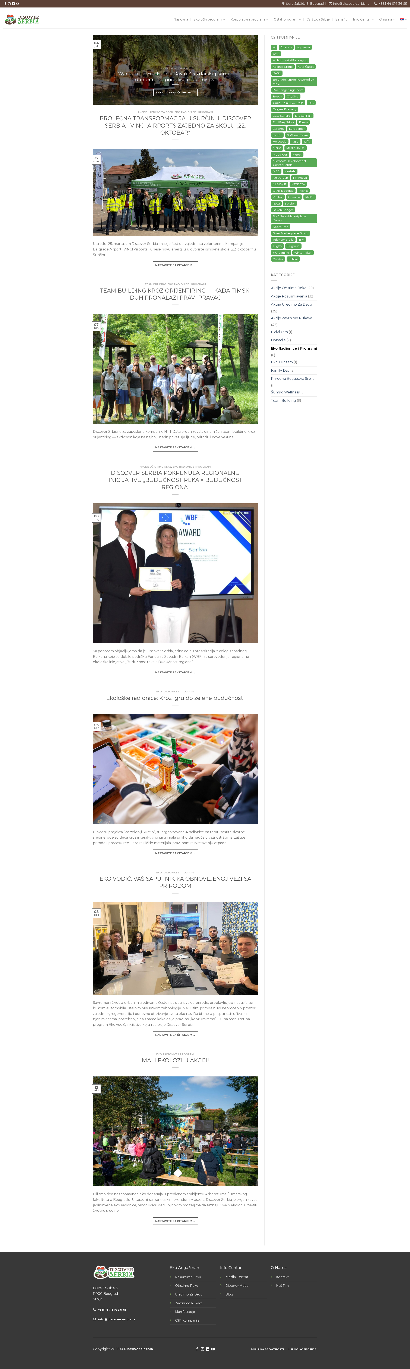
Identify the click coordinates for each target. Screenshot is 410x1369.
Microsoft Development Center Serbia (289, 162)
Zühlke (293, 259)
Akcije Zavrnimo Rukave (291, 318)
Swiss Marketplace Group (290, 233)
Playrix (303, 190)
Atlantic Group (283, 66)
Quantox (294, 197)
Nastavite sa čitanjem (175, 92)
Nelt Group (280, 177)
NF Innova (300, 177)
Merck (297, 154)
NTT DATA (298, 184)
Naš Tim (282, 1286)
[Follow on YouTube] (17, 3)
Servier (290, 203)
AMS (276, 54)
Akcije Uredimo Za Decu (155, 112)
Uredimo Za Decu (188, 1294)
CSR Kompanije (187, 1320)
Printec (278, 197)
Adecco (286, 47)
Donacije (278, 340)
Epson (303, 122)
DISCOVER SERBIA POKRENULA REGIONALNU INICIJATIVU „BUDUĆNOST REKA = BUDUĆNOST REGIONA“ (175, 480)
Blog (229, 1294)
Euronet (278, 128)
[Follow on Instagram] (9, 3)
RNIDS (309, 197)
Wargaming (281, 252)
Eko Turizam (282, 362)
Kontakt (282, 1277)
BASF (277, 73)
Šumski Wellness (285, 392)
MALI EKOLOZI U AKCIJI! (175, 1060)
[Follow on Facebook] (5, 3)
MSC (276, 171)
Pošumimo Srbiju (188, 1277)
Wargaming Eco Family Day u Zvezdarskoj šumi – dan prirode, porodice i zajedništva (175, 76)
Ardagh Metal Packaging (290, 60)
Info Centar (362, 19)
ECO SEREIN (281, 115)
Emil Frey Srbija (283, 122)
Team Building (155, 284)
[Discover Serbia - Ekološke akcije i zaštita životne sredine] (22, 19)
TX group (293, 246)
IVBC (295, 141)
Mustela (290, 171)
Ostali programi (286, 19)
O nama (385, 19)
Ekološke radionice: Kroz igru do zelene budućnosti (175, 698)
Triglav (277, 246)
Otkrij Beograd (283, 190)
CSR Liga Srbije (318, 19)
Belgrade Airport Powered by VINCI (293, 81)
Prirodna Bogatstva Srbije (293, 379)
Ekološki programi (207, 19)
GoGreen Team (297, 135)
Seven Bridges (283, 210)
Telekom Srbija (283, 239)
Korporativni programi (248, 19)
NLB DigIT (279, 184)
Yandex (278, 259)
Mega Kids (280, 154)
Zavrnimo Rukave (189, 1303)
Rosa (276, 203)
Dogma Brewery (284, 109)
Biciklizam (279, 332)
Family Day (280, 370)
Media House (295, 148)
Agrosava (303, 47)
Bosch (277, 96)
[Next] (249, 70)
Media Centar (237, 1277)
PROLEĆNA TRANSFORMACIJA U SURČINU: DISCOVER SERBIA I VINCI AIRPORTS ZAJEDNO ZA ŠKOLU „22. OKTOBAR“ (175, 125)
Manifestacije (185, 1312)
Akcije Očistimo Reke (155, 466)
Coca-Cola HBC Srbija (288, 103)
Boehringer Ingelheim (288, 90)
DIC (311, 103)
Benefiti (341, 19)
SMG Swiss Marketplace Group (289, 218)
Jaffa (307, 141)
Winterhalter (303, 252)
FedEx (277, 135)
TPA (301, 239)
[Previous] (101, 70)
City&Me (293, 96)
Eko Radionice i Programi (194, 112)
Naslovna (181, 19)
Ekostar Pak (303, 115)
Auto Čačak (306, 66)
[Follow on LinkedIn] (13, 3)
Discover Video (237, 1286)
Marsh (277, 148)
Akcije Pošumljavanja (289, 296)
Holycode (280, 141)
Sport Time (280, 226)
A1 (274, 47)
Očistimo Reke (186, 1286)
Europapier (297, 128)
